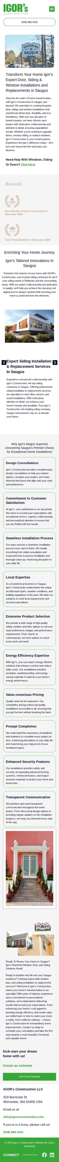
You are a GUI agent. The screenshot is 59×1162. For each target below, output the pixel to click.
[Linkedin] (52, 1155)
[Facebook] (44, 1155)
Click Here (28, 164)
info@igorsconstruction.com (23, 1117)
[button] (52, 9)
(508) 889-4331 (13, 1132)
